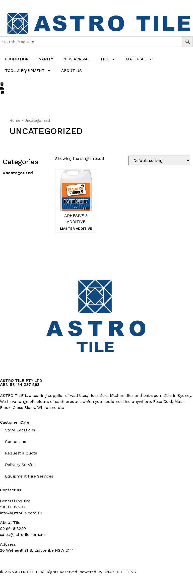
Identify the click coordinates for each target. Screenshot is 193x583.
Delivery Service (20, 464)
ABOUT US (71, 70)
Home (15, 120)
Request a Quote (21, 453)
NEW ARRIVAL (76, 59)
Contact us (15, 441)
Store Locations (20, 430)
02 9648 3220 (13, 528)
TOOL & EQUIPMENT (25, 70)
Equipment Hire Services (29, 476)
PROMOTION (17, 59)
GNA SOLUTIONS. (120, 571)
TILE (104, 59)
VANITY (46, 59)
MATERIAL (136, 59)
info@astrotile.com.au (21, 513)
